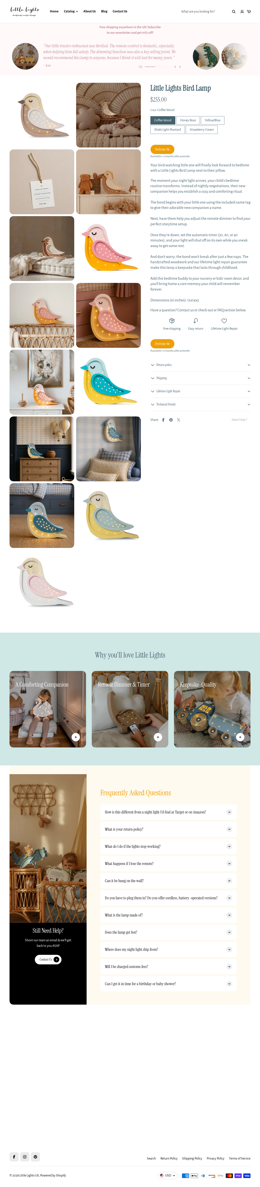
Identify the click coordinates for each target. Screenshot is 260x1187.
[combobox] (208, 11)
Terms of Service (239, 1158)
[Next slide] (179, 66)
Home (54, 11)
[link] (239, 420)
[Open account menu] (242, 11)
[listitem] (101, 56)
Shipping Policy (192, 1158)
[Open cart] (249, 11)
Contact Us (120, 11)
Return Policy (169, 1158)
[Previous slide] (175, 66)
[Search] (234, 11)
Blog (104, 11)
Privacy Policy (215, 1158)
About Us (89, 11)
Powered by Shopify (53, 1175)
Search (151, 1158)
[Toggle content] (76, 737)
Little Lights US (29, 1175)
